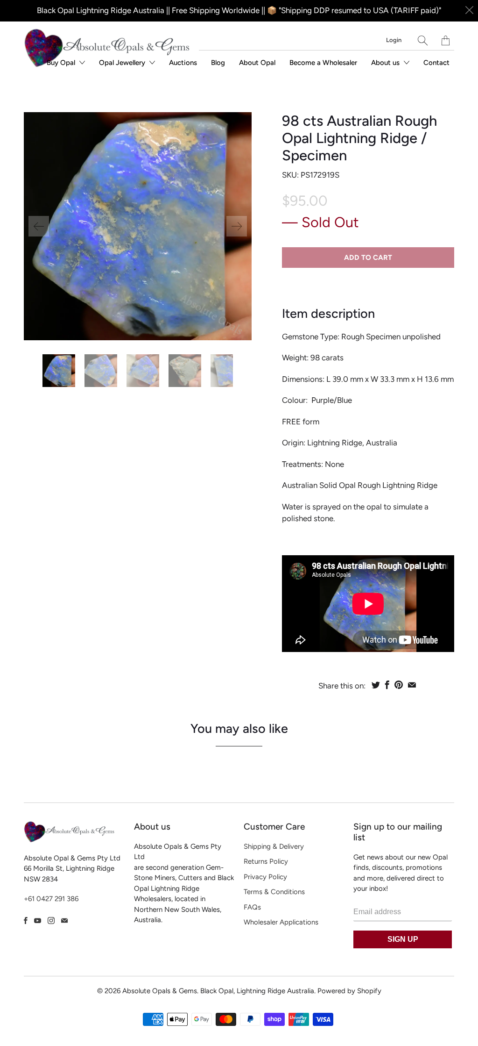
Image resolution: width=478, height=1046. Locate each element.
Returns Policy (266, 861)
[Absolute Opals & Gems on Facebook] (26, 920)
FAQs (252, 907)
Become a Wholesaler (323, 62)
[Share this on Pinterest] (398, 685)
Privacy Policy (265, 877)
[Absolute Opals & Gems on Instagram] (51, 920)
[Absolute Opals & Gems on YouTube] (37, 920)
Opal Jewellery (123, 62)
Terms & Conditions (274, 892)
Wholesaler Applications (281, 922)
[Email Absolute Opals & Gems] (64, 920)
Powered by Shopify (349, 991)
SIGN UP (402, 939)
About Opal (257, 62)
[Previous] (38, 226)
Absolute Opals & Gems (159, 991)
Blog (218, 62)
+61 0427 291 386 (51, 899)
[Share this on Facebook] (387, 685)
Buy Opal (62, 62)
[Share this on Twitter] (375, 685)
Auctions (183, 62)
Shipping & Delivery (274, 846)
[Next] (236, 226)
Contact (436, 62)
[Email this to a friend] (412, 685)
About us (386, 62)
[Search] (422, 40)
